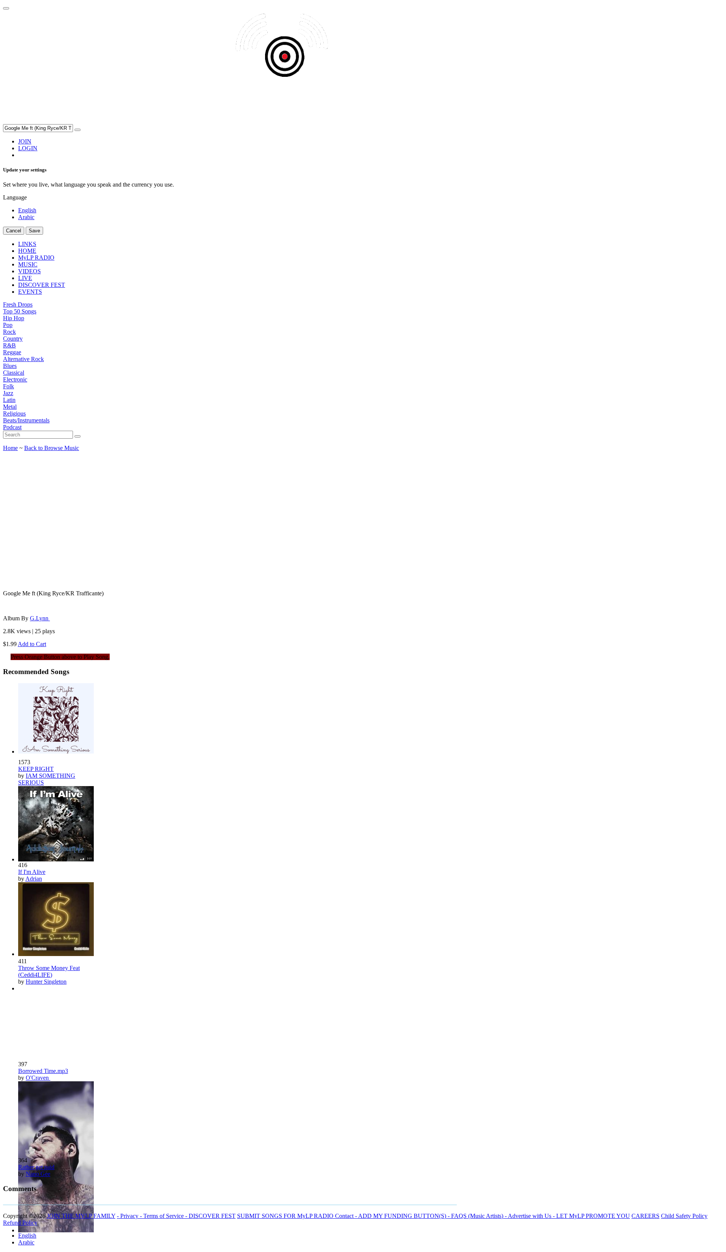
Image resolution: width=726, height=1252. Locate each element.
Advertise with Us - (532, 1216)
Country (13, 338)
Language (15, 197)
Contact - (346, 1216)
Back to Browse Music (51, 448)
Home (10, 448)
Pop (7, 325)
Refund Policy (20, 1222)
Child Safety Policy (684, 1216)
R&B (9, 345)
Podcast (12, 427)
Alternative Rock (23, 359)
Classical (13, 372)
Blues (10, 366)
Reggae (12, 352)
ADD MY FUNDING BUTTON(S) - (404, 1216)
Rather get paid (36, 1167)
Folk (8, 386)
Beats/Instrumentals (26, 420)
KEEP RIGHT (36, 769)
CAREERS (645, 1216)
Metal (10, 406)
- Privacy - (130, 1216)
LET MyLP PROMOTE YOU (593, 1216)
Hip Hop (13, 318)
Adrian (33, 878)
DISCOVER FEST (212, 1216)
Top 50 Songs (19, 311)
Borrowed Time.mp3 (43, 1071)
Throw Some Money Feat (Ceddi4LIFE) (49, 971)
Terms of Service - (166, 1216)
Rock (9, 332)
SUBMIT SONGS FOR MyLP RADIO (286, 1216)
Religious (14, 413)
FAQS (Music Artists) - (479, 1216)
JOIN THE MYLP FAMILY (81, 1216)
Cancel (13, 231)
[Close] (6, 8)
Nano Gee (38, 1174)
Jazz (8, 393)
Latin (9, 400)
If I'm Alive (31, 872)
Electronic (15, 379)
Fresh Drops (18, 304)
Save (34, 231)
